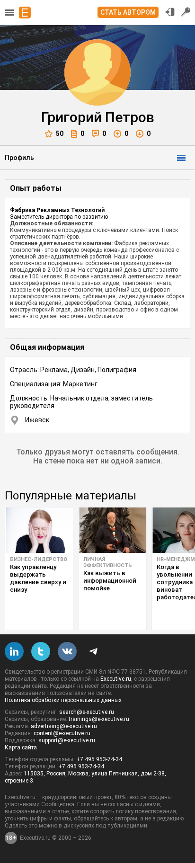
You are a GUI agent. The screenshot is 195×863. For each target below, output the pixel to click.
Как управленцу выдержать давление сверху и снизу (38, 578)
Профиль (19, 157)
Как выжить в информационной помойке (109, 580)
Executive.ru (115, 679)
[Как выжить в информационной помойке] (112, 530)
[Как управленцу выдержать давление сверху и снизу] (39, 530)
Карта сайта (21, 747)
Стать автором (128, 12)
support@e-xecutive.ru (66, 740)
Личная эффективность (107, 562)
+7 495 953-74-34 (99, 759)
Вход (170, 12)
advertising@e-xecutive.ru (64, 726)
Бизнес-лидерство (38, 559)
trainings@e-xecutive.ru (99, 719)
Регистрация (186, 12)
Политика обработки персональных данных (63, 700)
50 (59, 133)
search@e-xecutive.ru (86, 712)
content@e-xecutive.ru (62, 733)
